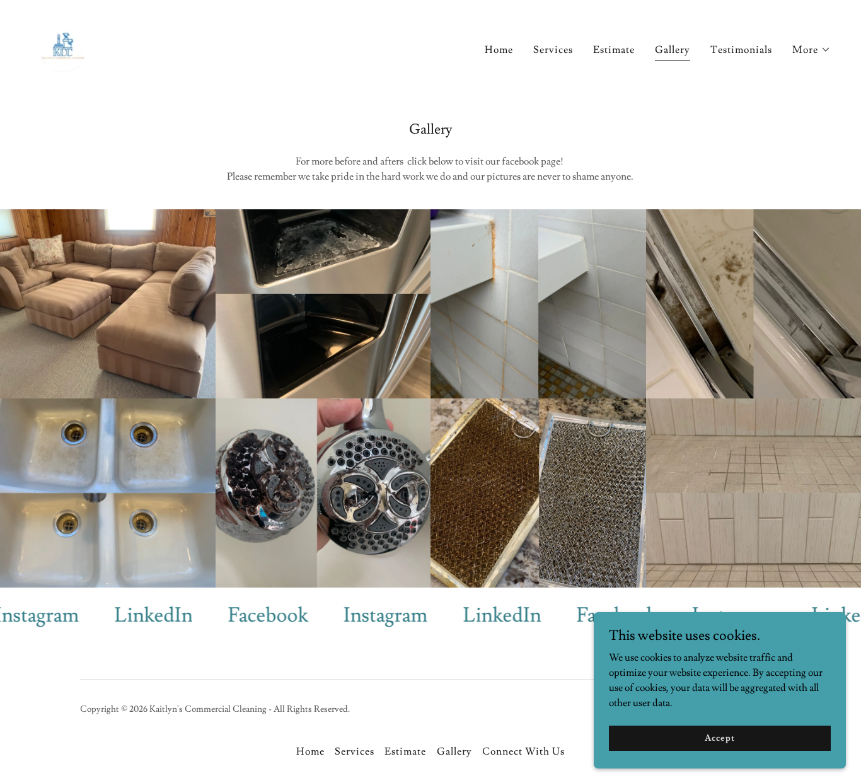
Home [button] (310, 751)
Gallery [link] (672, 50)
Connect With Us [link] (523, 751)
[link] (63, 45)
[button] (811, 49)
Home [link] (499, 50)
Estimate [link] (614, 50)
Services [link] (553, 50)
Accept (719, 737)
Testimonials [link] (741, 50)
